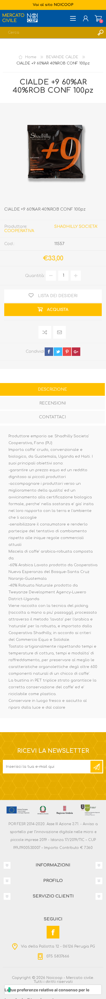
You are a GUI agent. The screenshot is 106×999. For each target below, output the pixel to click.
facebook (49, 351)
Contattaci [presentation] (52, 417)
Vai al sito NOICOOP (53, 5)
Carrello (98, 18)
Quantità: (35, 275)
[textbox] (47, 32)
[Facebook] (53, 932)
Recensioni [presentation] (52, 403)
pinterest (67, 351)
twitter (58, 351)
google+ (76, 351)
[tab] (52, 390)
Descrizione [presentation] (52, 389)
